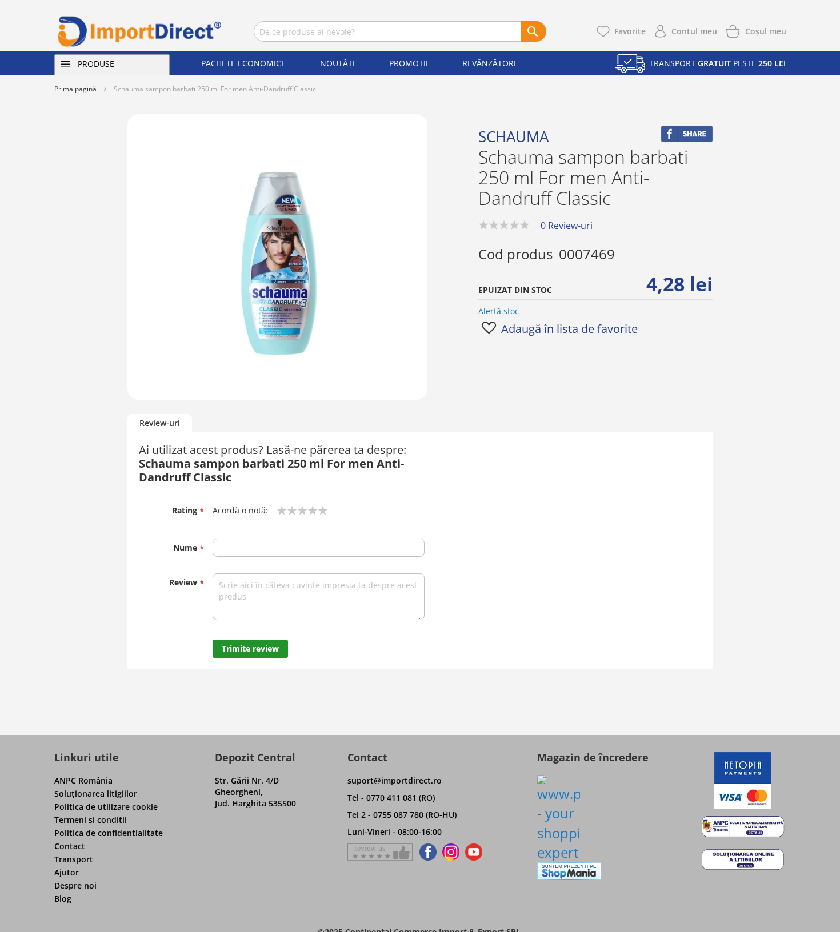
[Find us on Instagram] (450, 852)
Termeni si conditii (90, 819)
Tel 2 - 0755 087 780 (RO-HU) (402, 814)
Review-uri (159, 422)
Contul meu (694, 31)
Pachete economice (243, 63)
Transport (73, 859)
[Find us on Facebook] (426, 852)
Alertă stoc (498, 311)
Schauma (513, 136)
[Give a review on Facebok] (380, 852)
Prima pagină (75, 89)
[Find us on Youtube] (473, 852)
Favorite (630, 31)
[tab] (159, 423)
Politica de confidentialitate (108, 832)
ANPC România (83, 780)
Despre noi (75, 885)
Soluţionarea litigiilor (95, 793)
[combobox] (400, 31)
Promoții (408, 63)
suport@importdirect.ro (394, 780)
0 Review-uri (567, 225)
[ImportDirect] (140, 31)
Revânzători (489, 63)
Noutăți (337, 63)
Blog (62, 898)
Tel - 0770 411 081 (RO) (391, 797)
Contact (69, 846)
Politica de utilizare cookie (106, 806)
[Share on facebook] (687, 139)
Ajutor (66, 872)
